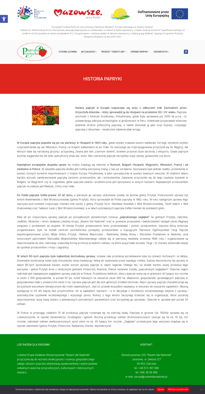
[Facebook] (186, 52)
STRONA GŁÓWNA (68, 52)
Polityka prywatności (178, 389)
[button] (4, 19)
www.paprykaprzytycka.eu (77, 30)
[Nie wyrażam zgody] (201, 389)
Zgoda (161, 389)
